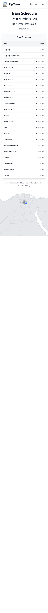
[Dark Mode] (43, 4)
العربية (34, 4)
